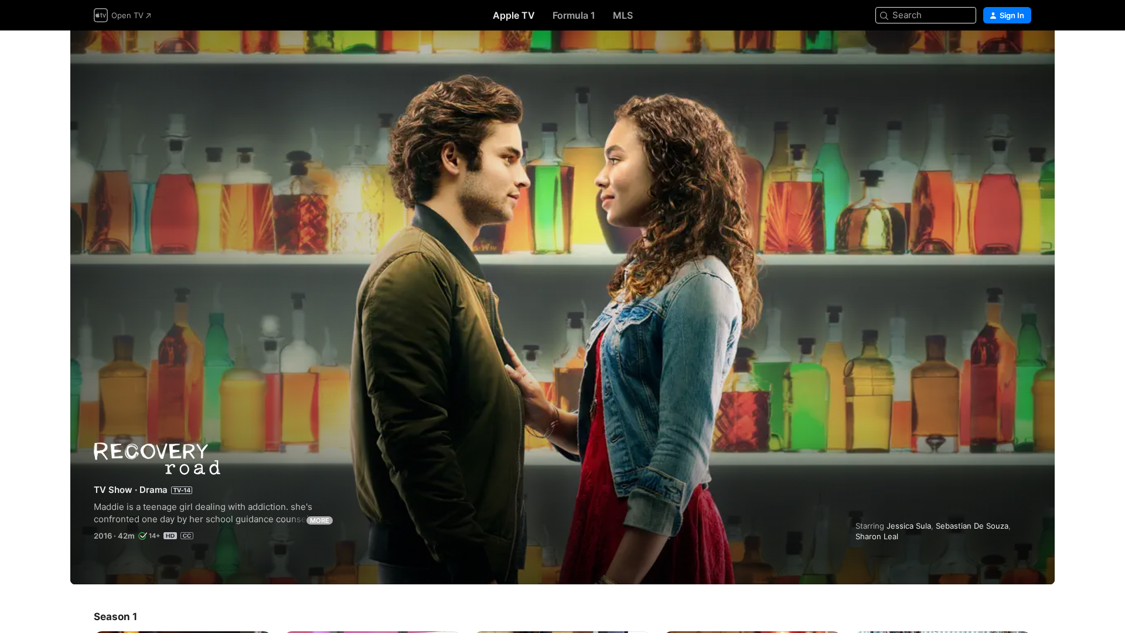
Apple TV (514, 15)
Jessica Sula (909, 525)
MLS (623, 15)
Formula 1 (574, 15)
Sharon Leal (876, 536)
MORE (319, 520)
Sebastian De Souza (972, 525)
